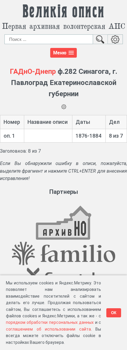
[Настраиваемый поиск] (115, 39)
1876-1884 (88, 136)
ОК (113, 313)
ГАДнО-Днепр (33, 71)
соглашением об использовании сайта (48, 329)
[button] (63, 53)
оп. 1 (9, 136)
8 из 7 (116, 136)
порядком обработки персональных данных (50, 322)
